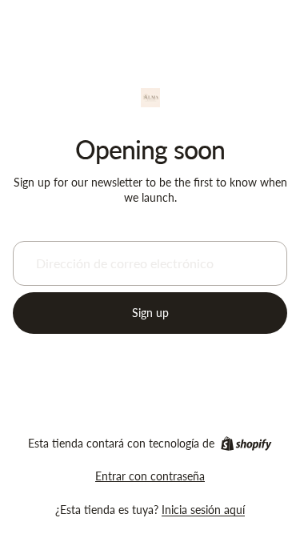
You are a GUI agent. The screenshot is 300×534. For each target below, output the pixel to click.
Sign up (150, 312)
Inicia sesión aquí (203, 509)
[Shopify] (246, 443)
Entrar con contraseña (150, 476)
